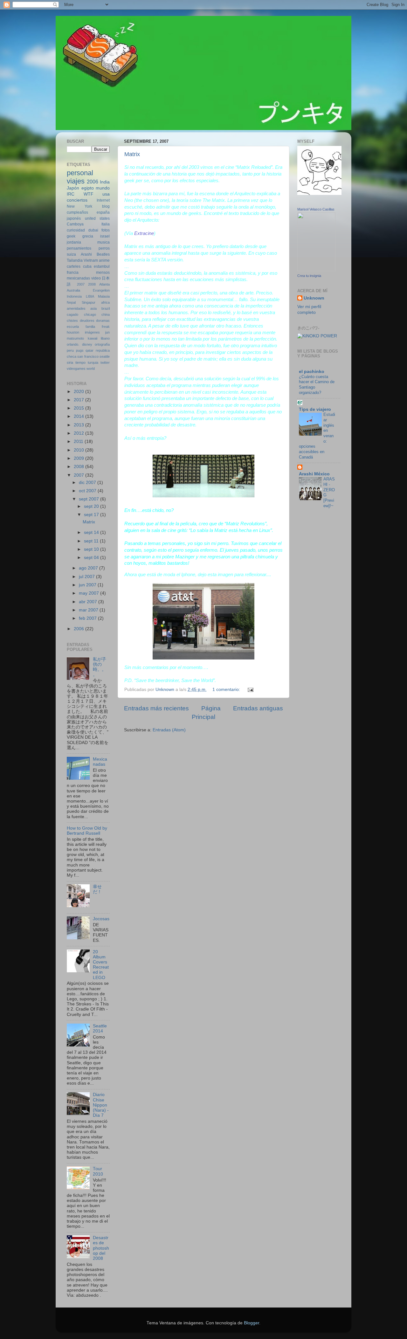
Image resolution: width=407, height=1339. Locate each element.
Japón (73, 188)
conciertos (77, 200)
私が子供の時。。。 (99, 667)
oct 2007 (88, 490)
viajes (76, 181)
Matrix (132, 154)
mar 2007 (89, 610)
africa (105, 302)
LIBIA (90, 296)
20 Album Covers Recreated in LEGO (101, 964)
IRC (70, 194)
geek (71, 236)
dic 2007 (88, 482)
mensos (103, 272)
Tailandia (75, 260)
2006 (92, 181)
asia (93, 308)
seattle (105, 356)
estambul (102, 266)
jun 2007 (88, 585)
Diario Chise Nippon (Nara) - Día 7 (101, 1105)
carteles (73, 266)
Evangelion (101, 290)
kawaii (92, 338)
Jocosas (101, 918)
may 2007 (89, 593)
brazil (105, 308)
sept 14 (92, 532)
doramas (103, 320)
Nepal (71, 302)
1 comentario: (226, 689)
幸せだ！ (97, 889)
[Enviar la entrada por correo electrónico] (250, 689)
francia (73, 272)
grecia (87, 236)
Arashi (86, 254)
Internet (103, 200)
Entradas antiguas (258, 708)
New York (79, 206)
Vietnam (91, 260)
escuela (73, 326)
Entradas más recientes (156, 708)
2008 (92, 284)
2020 (79, 391)
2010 (79, 450)
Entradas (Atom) (169, 730)
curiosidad (76, 230)
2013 (79, 425)
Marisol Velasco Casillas (316, 209)
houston (73, 332)
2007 (81, 284)
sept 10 (92, 549)
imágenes (92, 332)
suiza (71, 254)
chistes (72, 320)
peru (70, 350)
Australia (73, 290)
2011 (79, 441)
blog (106, 206)
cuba (87, 266)
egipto (87, 188)
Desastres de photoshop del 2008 (101, 1248)
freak (106, 326)
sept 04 (92, 557)
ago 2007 (89, 568)
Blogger (251, 1323)
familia (90, 326)
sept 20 (92, 506)
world (90, 368)
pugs (80, 350)
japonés (74, 218)
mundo (103, 188)
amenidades (76, 308)
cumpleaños (77, 212)
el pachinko (311, 371)
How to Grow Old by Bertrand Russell (87, 831)
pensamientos (79, 248)
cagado (72, 314)
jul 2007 (87, 576)
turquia (93, 362)
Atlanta (104, 284)
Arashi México (314, 474)
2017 (79, 399)
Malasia (104, 296)
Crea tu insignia (309, 276)
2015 (79, 408)
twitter (105, 362)
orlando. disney (79, 344)
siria (70, 362)
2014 (79, 416)
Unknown (314, 298)
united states (97, 218)
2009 (79, 458)
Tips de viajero (315, 409)
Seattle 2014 (100, 1028)
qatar (89, 350)
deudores (87, 320)
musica (103, 242)
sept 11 (92, 541)
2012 (79, 433)
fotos (105, 230)
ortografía (102, 344)
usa (106, 194)
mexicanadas (78, 278)
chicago (90, 314)
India (105, 182)
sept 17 (92, 514)
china (105, 314)
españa (103, 212)
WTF (88, 194)
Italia (105, 224)
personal (80, 173)
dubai (93, 230)
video (96, 278)
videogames (76, 368)
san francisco (87, 356)
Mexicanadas (100, 762)
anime (104, 260)
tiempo (80, 362)
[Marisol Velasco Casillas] (316, 269)
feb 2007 (88, 618)
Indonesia (74, 296)
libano (105, 338)
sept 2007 (89, 499)
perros (104, 248)
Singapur (88, 302)
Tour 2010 (98, 1171)
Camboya (75, 224)
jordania (74, 242)
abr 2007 (88, 601)
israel (105, 236)
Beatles (103, 254)
